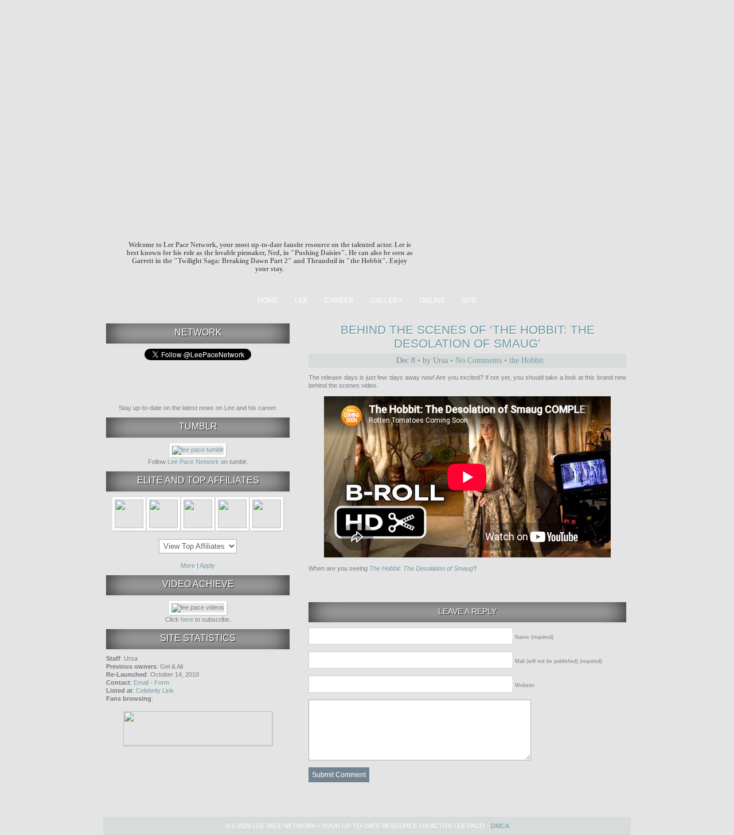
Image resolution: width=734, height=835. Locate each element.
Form (161, 682)
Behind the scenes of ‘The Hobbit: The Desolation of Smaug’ (468, 336)
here (187, 619)
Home (267, 300)
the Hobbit (526, 360)
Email (141, 682)
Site (469, 300)
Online (432, 300)
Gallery (386, 300)
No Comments (478, 360)
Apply (207, 565)
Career (339, 300)
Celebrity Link (155, 690)
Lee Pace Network (193, 461)
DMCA (500, 825)
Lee (301, 300)
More (188, 565)
